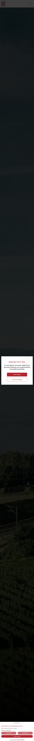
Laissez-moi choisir (17, 736)
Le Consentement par (17, 739)
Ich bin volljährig (17, 374)
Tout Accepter (25, 733)
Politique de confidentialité (6, 730)
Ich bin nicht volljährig (17, 379)
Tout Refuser (8, 733)
